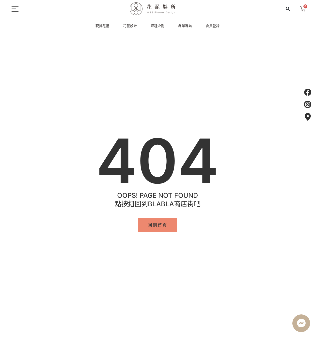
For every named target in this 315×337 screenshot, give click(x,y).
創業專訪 (185, 26)
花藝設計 (130, 26)
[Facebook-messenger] (301, 323)
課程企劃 (157, 26)
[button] (288, 9)
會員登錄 (213, 26)
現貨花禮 (102, 26)
